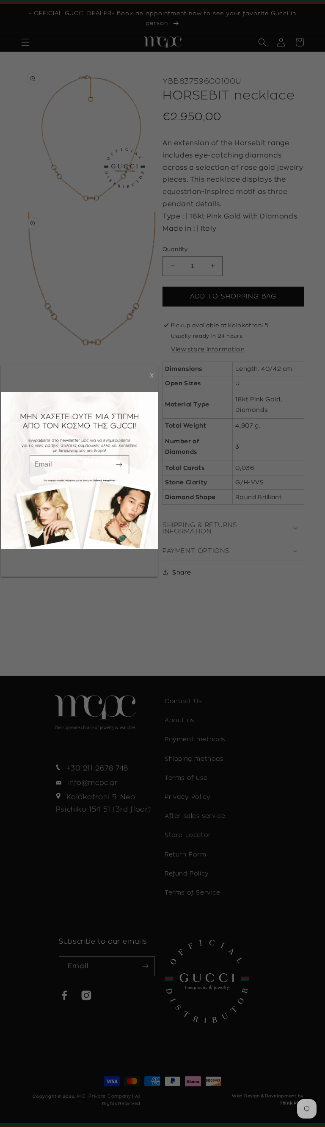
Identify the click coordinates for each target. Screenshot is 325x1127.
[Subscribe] (119, 464)
